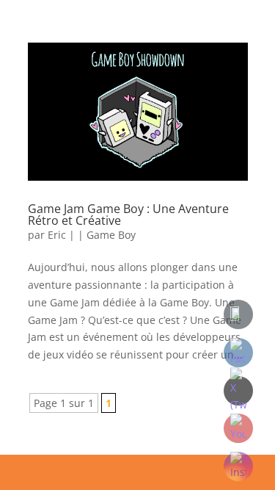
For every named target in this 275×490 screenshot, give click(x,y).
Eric (57, 235)
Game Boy (111, 235)
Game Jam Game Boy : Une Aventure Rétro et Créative (128, 214)
